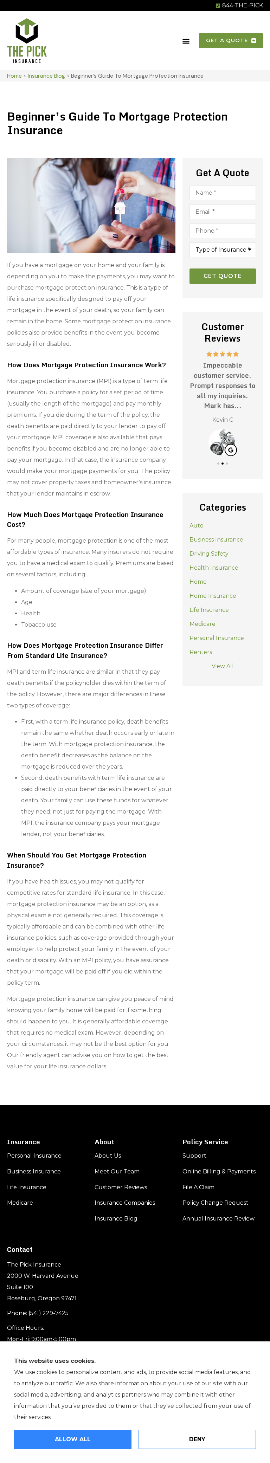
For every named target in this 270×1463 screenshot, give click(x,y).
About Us (108, 1155)
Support (194, 1155)
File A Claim (198, 1187)
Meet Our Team (117, 1171)
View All (223, 666)
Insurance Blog (46, 75)
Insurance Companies (125, 1202)
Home (14, 75)
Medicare (20, 1202)
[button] (186, 40)
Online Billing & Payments (219, 1171)
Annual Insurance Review (218, 1218)
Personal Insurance (34, 1155)
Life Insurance (26, 1187)
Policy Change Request (215, 1202)
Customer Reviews (121, 1187)
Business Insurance (34, 1171)
